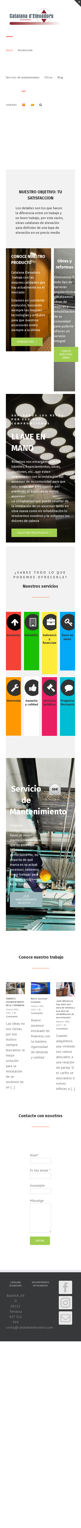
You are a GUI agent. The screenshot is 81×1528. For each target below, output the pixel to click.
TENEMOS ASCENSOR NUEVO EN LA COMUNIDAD (15, 1002)
